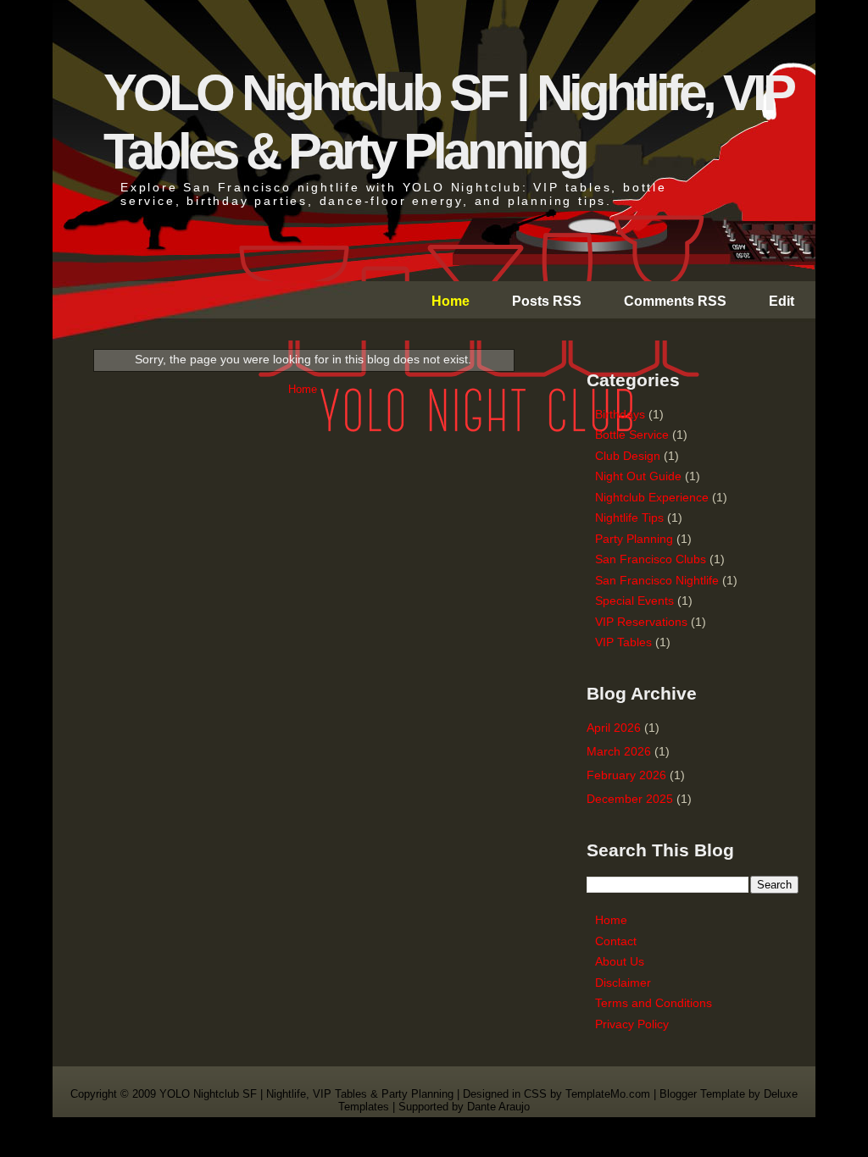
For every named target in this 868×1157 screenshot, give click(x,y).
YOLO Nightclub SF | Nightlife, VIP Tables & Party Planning (308, 1094)
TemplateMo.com (607, 1094)
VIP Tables (623, 642)
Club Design (627, 455)
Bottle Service (632, 434)
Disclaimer (623, 982)
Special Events (634, 600)
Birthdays (620, 414)
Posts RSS (546, 301)
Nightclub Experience (652, 497)
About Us (619, 961)
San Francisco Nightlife (657, 580)
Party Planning (634, 538)
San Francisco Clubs (650, 559)
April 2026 (614, 727)
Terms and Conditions (653, 1003)
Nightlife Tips (629, 517)
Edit (781, 301)
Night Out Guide (638, 476)
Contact (616, 941)
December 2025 (630, 798)
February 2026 (626, 775)
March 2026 (619, 751)
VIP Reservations (641, 621)
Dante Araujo (498, 1106)
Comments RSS (675, 301)
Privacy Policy (632, 1024)
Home (450, 301)
